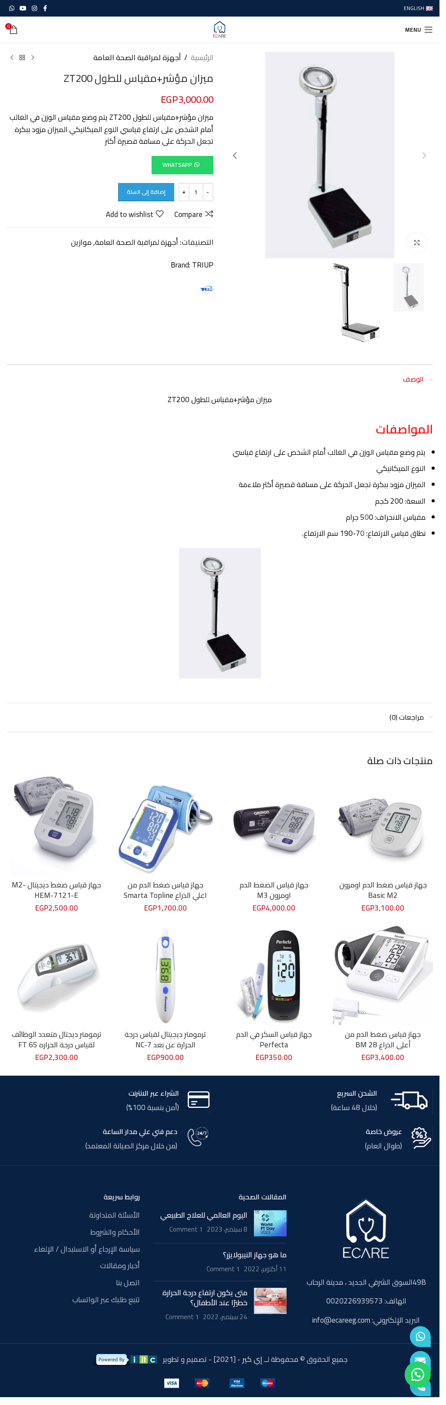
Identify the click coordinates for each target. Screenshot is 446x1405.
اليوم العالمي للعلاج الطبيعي (203, 1215)
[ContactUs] (420, 1361)
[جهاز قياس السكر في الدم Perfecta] (274, 976)
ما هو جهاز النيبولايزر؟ (255, 1255)
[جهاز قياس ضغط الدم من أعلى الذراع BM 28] (383, 976)
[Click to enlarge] (416, 242)
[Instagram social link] (34, 8)
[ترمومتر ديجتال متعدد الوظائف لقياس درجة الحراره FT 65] (57, 976)
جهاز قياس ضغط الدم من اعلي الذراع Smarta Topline (165, 890)
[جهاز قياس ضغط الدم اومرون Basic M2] (383, 826)
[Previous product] (32, 58)
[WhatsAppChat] (420, 1336)
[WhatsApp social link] (12, 8)
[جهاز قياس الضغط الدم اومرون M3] (274, 826)
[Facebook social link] (45, 8)
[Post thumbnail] (270, 1223)
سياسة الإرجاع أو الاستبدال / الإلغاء (87, 1249)
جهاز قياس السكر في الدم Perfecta (274, 1039)
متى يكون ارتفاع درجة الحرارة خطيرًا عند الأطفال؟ (204, 1298)
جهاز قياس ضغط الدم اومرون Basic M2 (383, 890)
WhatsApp (177, 164)
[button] (424, 155)
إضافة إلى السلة (146, 191)
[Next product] (12, 58)
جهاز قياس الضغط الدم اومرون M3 (274, 890)
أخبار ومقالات (120, 1266)
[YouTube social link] (23, 8)
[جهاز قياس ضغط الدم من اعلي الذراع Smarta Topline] (165, 826)
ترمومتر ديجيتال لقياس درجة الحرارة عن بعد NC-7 (165, 1039)
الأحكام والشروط (115, 1232)
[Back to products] (22, 58)
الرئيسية (202, 58)
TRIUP (202, 265)
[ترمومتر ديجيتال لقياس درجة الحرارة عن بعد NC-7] (165, 976)
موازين (81, 242)
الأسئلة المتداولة (114, 1215)
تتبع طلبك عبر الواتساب (106, 1300)
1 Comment (186, 1229)
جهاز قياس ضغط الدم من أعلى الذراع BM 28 (383, 1039)
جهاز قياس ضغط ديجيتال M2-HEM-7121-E (56, 890)
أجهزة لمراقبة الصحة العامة (137, 58)
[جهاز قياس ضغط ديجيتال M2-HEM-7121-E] (57, 826)
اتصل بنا (128, 1283)
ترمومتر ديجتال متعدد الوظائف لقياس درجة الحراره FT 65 (56, 1039)
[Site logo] (219, 29)
